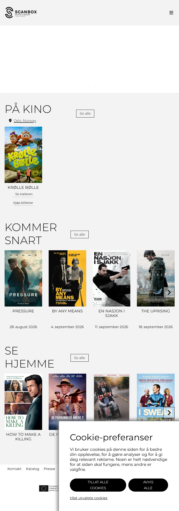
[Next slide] (169, 292)
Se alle (85, 113)
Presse (49, 469)
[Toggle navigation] (171, 13)
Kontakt (14, 469)
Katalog (32, 469)
